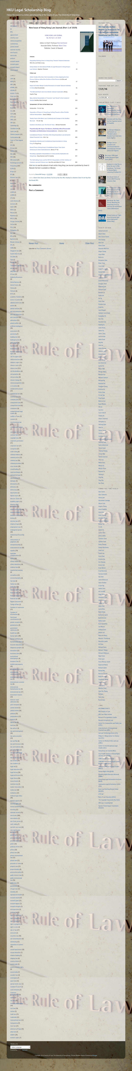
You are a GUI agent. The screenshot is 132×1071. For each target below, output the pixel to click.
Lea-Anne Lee (102, 363)
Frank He (100, 307)
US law (12, 274)
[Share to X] (62, 174)
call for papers (14, 356)
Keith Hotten (102, 618)
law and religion (15, 750)
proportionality (14, 869)
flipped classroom (15, 601)
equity (12, 558)
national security (15, 50)
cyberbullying (14, 478)
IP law (12, 171)
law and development (16, 731)
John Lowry (101, 600)
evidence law (14, 567)
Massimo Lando (103, 641)
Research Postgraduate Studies (107, 717)
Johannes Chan (76, 178)
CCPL (11, 114)
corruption (13, 449)
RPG (37, 180)
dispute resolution (15, 509)
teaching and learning (16, 1003)
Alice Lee (101, 242)
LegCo (12, 207)
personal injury (14, 841)
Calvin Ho (101, 530)
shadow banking (15, 955)
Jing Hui (100, 342)
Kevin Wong (101, 360)
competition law (15, 405)
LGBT (11, 186)
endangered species (16, 530)
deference (13, 487)
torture (12, 1011)
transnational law (15, 1020)
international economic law (17, 683)
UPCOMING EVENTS (104, 708)
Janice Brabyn (102, 583)
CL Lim (100, 527)
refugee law (13, 889)
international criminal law (16, 678)
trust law (13, 1026)
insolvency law (14, 653)
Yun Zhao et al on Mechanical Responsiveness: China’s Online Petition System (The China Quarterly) (114, 110)
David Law (101, 553)
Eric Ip (55, 178)
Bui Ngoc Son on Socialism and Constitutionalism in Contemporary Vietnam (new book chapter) (114, 146)
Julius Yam (101, 606)
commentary (14, 44)
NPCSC (12, 218)
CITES (12, 117)
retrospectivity (14, 909)
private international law (16, 856)
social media (14, 972)
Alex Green (101, 492)
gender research (15, 622)
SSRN (11, 248)
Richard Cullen (102, 668)
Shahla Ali (101, 416)
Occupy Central (14, 221)
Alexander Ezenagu (104, 500)
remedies (13, 892)
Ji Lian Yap (101, 585)
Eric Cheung (101, 562)
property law (14, 866)
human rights (14, 636)
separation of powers (16, 944)
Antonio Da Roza (103, 521)
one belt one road (15, 827)
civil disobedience (15, 371)
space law (13, 981)
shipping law (14, 958)
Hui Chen (101, 577)
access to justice (15, 300)
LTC (11, 198)
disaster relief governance (14, 505)
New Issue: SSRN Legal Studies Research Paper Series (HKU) (111, 157)
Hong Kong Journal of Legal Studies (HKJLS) (108, 767)
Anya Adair (101, 254)
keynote (12, 719)
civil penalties (14, 374)
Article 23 (13, 93)
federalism (13, 587)
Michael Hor (101, 374)
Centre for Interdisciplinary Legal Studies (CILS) (108, 747)
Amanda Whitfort (103, 248)
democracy (13, 490)
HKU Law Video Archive (105, 714)
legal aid (12, 766)
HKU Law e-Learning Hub (105, 803)
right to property (15, 924)
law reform (13, 761)
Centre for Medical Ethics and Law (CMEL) (108, 742)
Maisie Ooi (101, 632)
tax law (12, 1000)
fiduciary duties (14, 590)
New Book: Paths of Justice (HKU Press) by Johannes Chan (113, 179)
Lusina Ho (101, 366)
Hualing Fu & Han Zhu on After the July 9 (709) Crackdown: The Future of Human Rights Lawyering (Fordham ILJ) (114, 168)
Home (61, 243)
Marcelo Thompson (104, 638)
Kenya (12, 183)
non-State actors (15, 821)
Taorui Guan (102, 448)
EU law (12, 148)
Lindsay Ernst (102, 630)
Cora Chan (101, 266)
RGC (11, 233)
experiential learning (16, 570)
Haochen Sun (102, 322)
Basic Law (44, 178)
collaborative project (16, 389)
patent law (13, 835)
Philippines (13, 230)
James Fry (101, 330)
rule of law (13, 930)
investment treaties (16, 695)
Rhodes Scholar (14, 242)
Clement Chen (102, 539)
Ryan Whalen (102, 404)
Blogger (95, 1055)
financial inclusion (15, 596)
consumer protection (16, 427)
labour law (13, 722)
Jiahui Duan (101, 339)
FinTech (12, 151)
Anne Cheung (102, 515)
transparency (14, 1023)
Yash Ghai (101, 697)
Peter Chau (101, 392)
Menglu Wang (102, 372)
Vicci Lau (101, 460)
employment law (15, 527)
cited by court (14, 38)
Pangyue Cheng (102, 386)
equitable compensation (14, 554)
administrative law (15, 303)
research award (14, 61)
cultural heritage (15, 475)
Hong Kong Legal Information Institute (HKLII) (109, 780)
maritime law (14, 784)
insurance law (14, 661)
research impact (15, 67)
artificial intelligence (16, 326)
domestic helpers (15, 512)
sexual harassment (16, 949)
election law (14, 521)
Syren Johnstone (103, 445)
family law (13, 584)
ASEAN (12, 90)
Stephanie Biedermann (105, 439)
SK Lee (100, 407)
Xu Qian (100, 694)
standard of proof (15, 987)
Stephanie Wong (103, 679)
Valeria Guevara (103, 457)
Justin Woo (101, 609)
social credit (14, 964)
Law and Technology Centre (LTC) (108, 733)
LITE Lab (100, 794)
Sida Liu (100, 427)
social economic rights (17, 967)
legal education (15, 769)
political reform (15, 847)
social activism (14, 961)
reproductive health (16, 895)
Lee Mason (101, 627)
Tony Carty (101, 685)
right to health (14, 918)
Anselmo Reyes (102, 518)
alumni (12, 305)
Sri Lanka (12, 257)
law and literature (15, 744)
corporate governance (16, 441)
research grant (14, 64)
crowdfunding (14, 469)
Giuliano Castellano (104, 313)
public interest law (15, 875)
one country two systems (15, 831)
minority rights (14, 804)
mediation (13, 793)
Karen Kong (101, 612)
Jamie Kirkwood (103, 580)
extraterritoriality (15, 578)
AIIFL (11, 84)
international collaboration (14, 673)
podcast (12, 58)
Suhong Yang (102, 442)
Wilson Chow (102, 468)
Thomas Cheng (102, 451)
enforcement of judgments (15, 541)
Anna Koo (101, 512)
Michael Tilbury (102, 650)
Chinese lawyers (15, 134)
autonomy (13, 334)
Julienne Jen (101, 351)
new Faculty (13, 52)
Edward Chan (102, 289)
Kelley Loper (102, 621)
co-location (13, 386)
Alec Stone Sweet (103, 237)
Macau (12, 213)
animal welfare (14, 308)
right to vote (14, 927)
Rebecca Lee (101, 401)
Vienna (12, 288)
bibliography (14, 343)
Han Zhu (59, 178)
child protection (15, 359)
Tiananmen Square (15, 265)
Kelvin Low (101, 357)
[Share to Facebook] (64, 174)
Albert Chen (62, 45)
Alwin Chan (101, 245)
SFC (11, 245)
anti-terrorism (14, 317)
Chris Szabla (102, 536)
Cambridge (13, 125)
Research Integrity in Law (105, 720)
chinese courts (14, 365)
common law (14, 397)
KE (11, 29)
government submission (14, 629)
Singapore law (14, 251)
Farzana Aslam (102, 574)
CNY (11, 123)
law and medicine (15, 747)
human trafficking (15, 639)
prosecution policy (15, 872)
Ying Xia (100, 477)
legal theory (14, 778)
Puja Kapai (101, 398)
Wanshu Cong (102, 688)
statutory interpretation (14, 994)
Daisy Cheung (102, 544)
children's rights (14, 362)
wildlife (12, 1035)
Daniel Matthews (103, 547)
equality (12, 550)
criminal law (13, 460)
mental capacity (15, 801)
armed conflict (14, 323)
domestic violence (15, 515)
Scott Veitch (102, 413)
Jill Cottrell (101, 591)
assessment (13, 331)
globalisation (14, 625)
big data (12, 346)
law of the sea (14, 758)
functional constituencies (14, 618)
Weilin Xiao (101, 463)
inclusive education (16, 645)
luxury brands (14, 781)
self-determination (16, 939)
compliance (13, 408)
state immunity (14, 990)
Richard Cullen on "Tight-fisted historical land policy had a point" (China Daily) (114, 218)
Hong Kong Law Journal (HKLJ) (107, 751)
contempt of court (16, 432)
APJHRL (12, 87)
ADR (11, 81)
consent (12, 419)
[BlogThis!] (61, 174)
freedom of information (14, 613)
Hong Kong (13, 166)
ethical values (14, 561)
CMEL (11, 120)
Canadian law (14, 128)
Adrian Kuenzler (103, 231)
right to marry (14, 921)
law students (14, 763)
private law (13, 860)
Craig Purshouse (103, 269)
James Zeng (101, 333)
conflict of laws (15, 416)
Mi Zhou (100, 644)
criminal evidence (15, 454)
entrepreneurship (15, 545)
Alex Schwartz (102, 494)
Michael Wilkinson (103, 653)
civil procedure (14, 377)
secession (13, 933)
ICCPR (12, 169)
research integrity (15, 906)
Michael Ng (101, 380)
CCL (11, 111)
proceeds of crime (15, 863)
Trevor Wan (101, 454)
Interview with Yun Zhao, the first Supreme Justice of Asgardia (114, 121)
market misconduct (16, 787)
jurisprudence (14, 716)
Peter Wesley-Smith (104, 662)
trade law (13, 1014)
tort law (12, 1008)
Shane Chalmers (103, 418)
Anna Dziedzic (102, 509)
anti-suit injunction (16, 314)
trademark (13, 1017)
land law (12, 725)
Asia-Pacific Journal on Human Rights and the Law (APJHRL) (109, 755)
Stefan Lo (101, 433)
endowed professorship (17, 535)
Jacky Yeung (101, 328)
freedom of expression (17, 607)
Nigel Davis (101, 656)
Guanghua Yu (102, 316)
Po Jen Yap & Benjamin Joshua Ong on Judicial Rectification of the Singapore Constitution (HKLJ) (114, 192)
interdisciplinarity (15, 669)
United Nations (14, 282)
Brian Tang (101, 263)
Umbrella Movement (16, 277)
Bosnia (12, 105)
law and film (14, 741)
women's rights (14, 1038)
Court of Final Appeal (16, 140)
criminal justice (14, 457)
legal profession (15, 775)
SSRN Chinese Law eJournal (106, 759)
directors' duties (15, 499)
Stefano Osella (103, 436)
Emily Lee (101, 295)
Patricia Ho (101, 389)
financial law (14, 598)
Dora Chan (101, 556)
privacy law (13, 852)
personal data (14, 838)
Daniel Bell (101, 272)
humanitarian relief (16, 642)
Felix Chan (101, 301)
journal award (14, 47)
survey (12, 997)
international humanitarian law (15, 688)
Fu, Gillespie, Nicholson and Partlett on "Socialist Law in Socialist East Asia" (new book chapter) (114, 134)
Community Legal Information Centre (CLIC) (109, 785)
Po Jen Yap (85, 178)
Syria (11, 260)
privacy (12, 850)
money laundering (15, 806)
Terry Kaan (101, 682)
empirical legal (14, 524)
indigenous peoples (16, 648)
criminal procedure (15, 463)
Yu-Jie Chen (101, 700)
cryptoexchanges (15, 472)
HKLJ (64, 178)
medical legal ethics (16, 796)
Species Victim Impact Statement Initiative (108, 807)
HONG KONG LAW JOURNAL (53, 35)
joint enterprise (14, 705)
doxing (12, 518)
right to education (15, 915)
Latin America (14, 201)
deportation (14, 493)
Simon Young (102, 430)
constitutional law (15, 422)
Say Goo (100, 410)
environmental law (15, 548)
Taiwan (12, 262)
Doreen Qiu (101, 559)
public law (13, 883)
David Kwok (101, 278)
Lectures (12, 204)
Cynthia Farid (102, 541)
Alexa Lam (101, 497)
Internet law (14, 177)
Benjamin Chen (102, 260)
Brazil (12, 108)
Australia (13, 99)
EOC (11, 145)
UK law (12, 268)
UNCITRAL (13, 271)
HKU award (13, 26)
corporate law (14, 446)
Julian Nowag (102, 348)
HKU (11, 157)
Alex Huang (101, 240)
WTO (11, 294)
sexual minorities (15, 952)
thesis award (14, 70)
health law (13, 633)
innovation (13, 650)
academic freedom (15, 297)
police (12, 844)
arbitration (13, 320)
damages (13, 481)
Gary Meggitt (102, 310)
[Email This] (59, 174)
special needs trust (16, 984)
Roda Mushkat (102, 676)
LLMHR (12, 195)
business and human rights (16, 353)
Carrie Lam (13, 131)
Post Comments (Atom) (44, 248)
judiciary (12, 713)
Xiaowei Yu (101, 471)
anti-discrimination (16, 311)
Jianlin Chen (101, 588)
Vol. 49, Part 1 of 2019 (53, 38)
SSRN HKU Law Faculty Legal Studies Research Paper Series (109, 762)
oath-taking (13, 824)
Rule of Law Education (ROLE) (107, 797)
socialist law (14, 975)
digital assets (14, 496)
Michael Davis (102, 647)
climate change (14, 380)
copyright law (14, 438)
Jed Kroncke (101, 336)
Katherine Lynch (103, 615)
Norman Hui (101, 383)
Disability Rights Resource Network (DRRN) (108, 775)
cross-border (14, 466)
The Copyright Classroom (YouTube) (109, 800)
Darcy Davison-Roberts (105, 275)
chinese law (13, 368)
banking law (13, 337)
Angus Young (102, 251)
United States (14, 285)
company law (14, 399)
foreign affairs (14, 604)
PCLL (11, 227)
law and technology (16, 753)
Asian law (13, 96)
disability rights (14, 501)
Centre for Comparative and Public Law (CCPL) (109, 724)
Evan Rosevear (102, 571)
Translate (24, 1050)
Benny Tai (50, 178)
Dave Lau (101, 550)
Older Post (89, 243)
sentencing (13, 942)
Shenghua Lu (102, 421)
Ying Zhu (101, 480)
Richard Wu (101, 671)
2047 (11, 79)
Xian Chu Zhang (103, 691)
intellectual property (16, 664)
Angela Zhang (102, 506)
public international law (16, 879)
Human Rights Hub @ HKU (106, 771)
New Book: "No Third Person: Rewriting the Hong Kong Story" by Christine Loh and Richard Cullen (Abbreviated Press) (110, 205)
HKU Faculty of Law (104, 711)
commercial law (15, 394)
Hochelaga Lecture (15, 163)
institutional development (14, 657)
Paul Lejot (101, 659)
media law (13, 790)
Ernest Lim (101, 565)
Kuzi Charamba (102, 624)
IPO (11, 174)
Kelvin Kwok (101, 354)
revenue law (13, 912)
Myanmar (13, 216)
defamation (13, 484)
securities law (14, 936)
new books (13, 55)
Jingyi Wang (101, 594)
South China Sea (15, 254)
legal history (14, 772)
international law (15, 692)
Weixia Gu (101, 465)
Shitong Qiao (102, 424)
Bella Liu (101, 257)
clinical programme (16, 41)
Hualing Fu (69, 178)
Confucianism (14, 137)
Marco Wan (101, 369)
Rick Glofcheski (62, 43)
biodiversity (13, 349)
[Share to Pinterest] (66, 174)
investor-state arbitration (14, 701)
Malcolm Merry (102, 635)
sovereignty (13, 978)
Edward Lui (101, 292)
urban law (13, 1032)
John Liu (100, 345)
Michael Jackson (103, 377)
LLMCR (12, 192)
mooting (12, 809)
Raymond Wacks (103, 665)
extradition (13, 575)
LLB (11, 189)
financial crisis (14, 593)
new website (14, 818)
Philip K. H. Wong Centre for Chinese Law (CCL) (108, 737)
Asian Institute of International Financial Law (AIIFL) (107, 729)
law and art (13, 728)
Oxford (12, 224)
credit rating (14, 452)
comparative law (15, 402)
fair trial (12, 581)
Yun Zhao (101, 483)
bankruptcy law (14, 340)
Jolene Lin (101, 603)
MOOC (12, 210)
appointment (14, 35)
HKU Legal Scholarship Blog (29, 9)
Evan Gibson (102, 568)
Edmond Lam (102, 286)
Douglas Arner (102, 284)
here (33, 165)
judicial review (14, 710)
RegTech (12, 239)
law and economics (16, 736)
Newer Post (33, 243)
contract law (14, 435)
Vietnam (12, 291)
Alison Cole (101, 503)
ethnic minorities (15, 564)
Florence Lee (102, 304)
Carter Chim (101, 533)
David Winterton (103, 281)
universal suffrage (15, 1029)
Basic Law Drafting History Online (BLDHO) (108, 790)
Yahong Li (101, 474)
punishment (13, 886)
